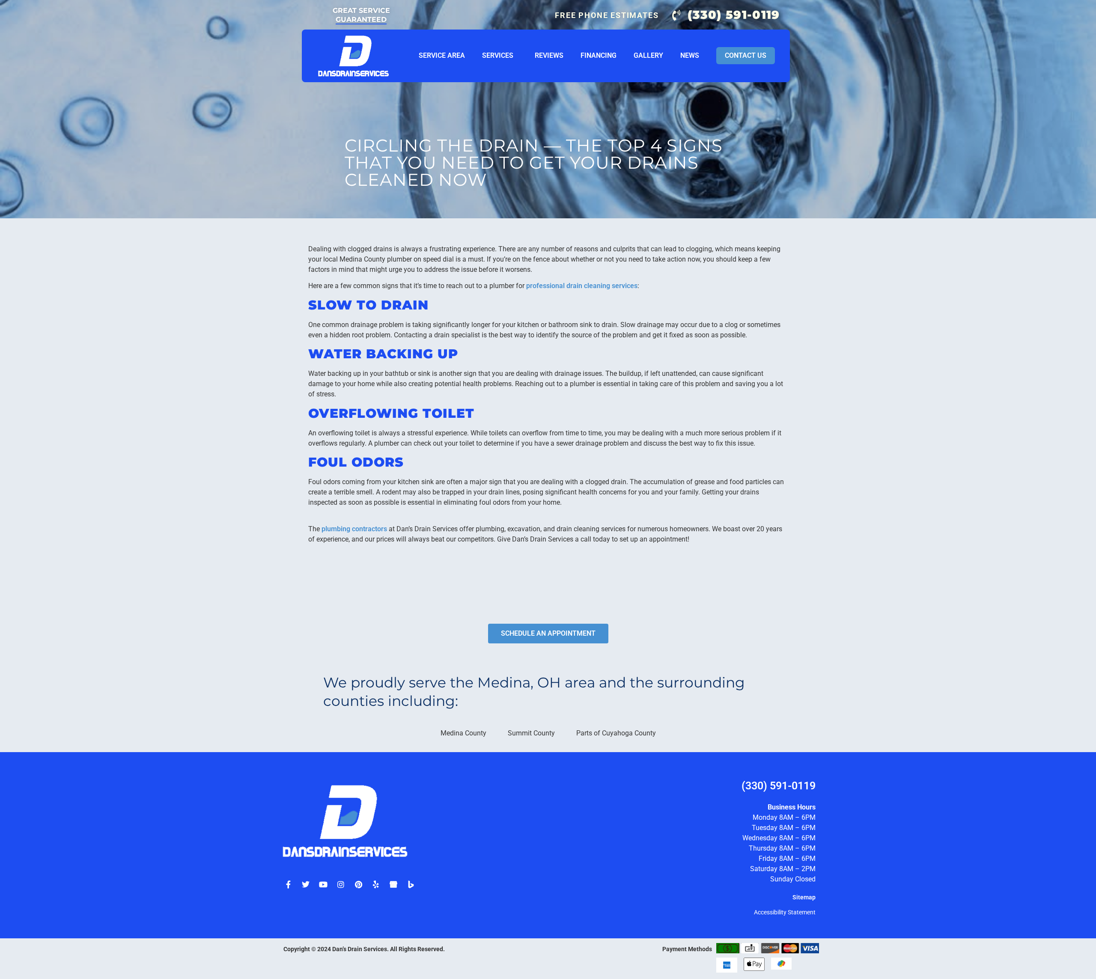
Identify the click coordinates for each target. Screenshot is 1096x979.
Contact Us (745, 55)
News (689, 55)
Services (497, 55)
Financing (598, 55)
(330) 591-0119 (779, 786)
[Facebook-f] (288, 884)
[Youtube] (323, 884)
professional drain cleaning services (581, 286)
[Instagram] (340, 884)
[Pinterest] (358, 884)
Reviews (549, 55)
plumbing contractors (354, 529)
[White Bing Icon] (411, 884)
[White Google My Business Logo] (393, 884)
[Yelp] (376, 884)
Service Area (442, 55)
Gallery (648, 55)
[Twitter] (305, 884)
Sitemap (804, 897)
